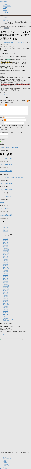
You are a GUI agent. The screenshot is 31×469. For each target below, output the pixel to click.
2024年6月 (5, 276)
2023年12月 (6, 286)
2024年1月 (5, 284)
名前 (2, 117)
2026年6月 (5, 242)
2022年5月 (5, 311)
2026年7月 (5, 240)
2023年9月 (5, 290)
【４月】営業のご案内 (6, 196)
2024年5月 (5, 278)
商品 (4, 229)
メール (2, 120)
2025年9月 (5, 254)
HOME (5, 457)
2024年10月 (6, 271)
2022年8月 (5, 307)
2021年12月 (6, 314)
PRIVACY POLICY (8, 319)
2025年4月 (5, 262)
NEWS (4, 316)
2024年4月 (5, 279)
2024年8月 (5, 275)
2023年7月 (5, 293)
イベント (5, 226)
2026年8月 (5, 239)
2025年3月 (5, 264)
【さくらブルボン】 (5, 208)
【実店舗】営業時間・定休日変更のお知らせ (10, 147)
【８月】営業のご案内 (6, 164)
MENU (5, 462)
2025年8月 (5, 256)
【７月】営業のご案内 (6, 171)
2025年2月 (5, 265)
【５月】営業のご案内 (6, 189)
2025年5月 (5, 261)
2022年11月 (6, 304)
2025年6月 (5, 259)
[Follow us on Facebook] (3, 334)
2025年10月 (6, 253)
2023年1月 (5, 301)
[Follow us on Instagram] (3, 336)
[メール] (3, 335)
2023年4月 (5, 297)
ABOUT (5, 461)
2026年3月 (5, 246)
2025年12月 (6, 250)
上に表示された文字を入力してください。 (11, 132)
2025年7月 (5, 257)
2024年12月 (6, 268)
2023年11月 (6, 287)
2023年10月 (6, 289)
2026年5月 (5, 243)
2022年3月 (5, 312)
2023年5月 (5, 295)
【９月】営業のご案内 (6, 158)
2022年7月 (5, 309)
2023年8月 (5, 292)
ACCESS (5, 318)
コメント (3, 104)
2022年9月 (5, 306)
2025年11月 (6, 251)
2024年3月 (5, 281)
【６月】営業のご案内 (6, 183)
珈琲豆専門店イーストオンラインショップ (15, 42)
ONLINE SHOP (7, 458)
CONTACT (6, 320)
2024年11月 (6, 270)
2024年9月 (5, 273)
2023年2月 (5, 300)
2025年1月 (5, 267)
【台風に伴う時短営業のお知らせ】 (12, 177)
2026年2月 (5, 248)
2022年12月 (6, 303)
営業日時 (5, 231)
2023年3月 (5, 298)
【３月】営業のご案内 (6, 215)
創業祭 (2, 202)
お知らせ (6, 28)
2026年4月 (5, 245)
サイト (2, 122)
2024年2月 (5, 282)
